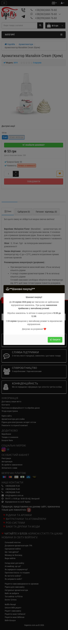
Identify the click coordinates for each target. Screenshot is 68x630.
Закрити (56, 339)
